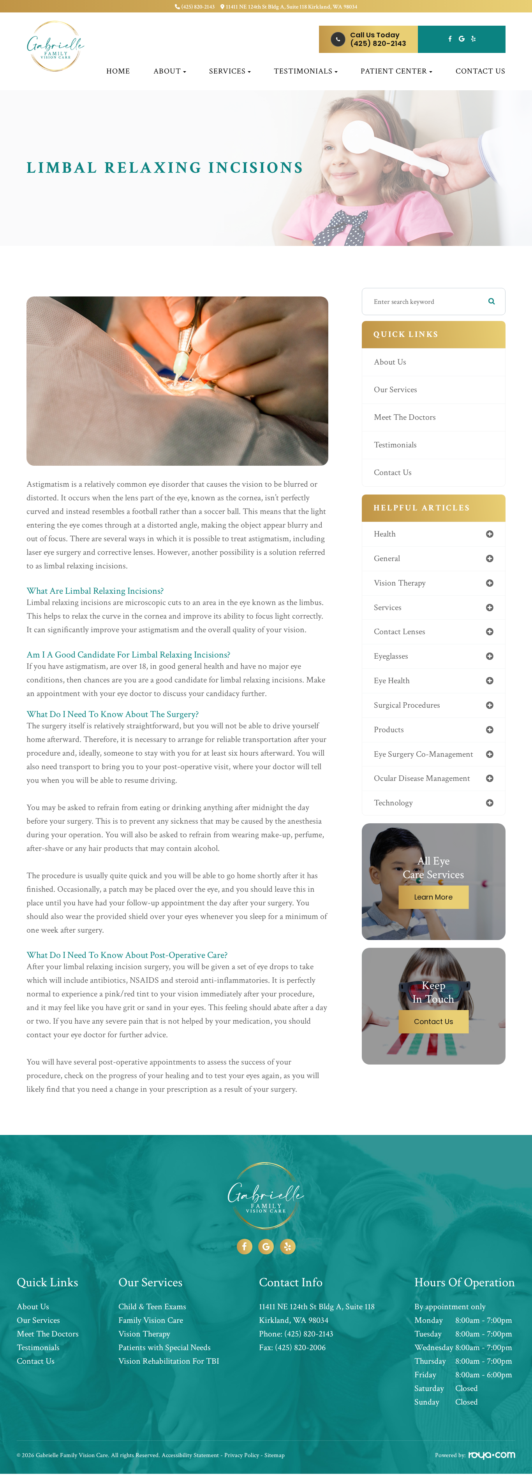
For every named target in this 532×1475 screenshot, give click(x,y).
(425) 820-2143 (198, 7)
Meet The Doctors (405, 417)
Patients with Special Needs (164, 1347)
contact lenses (399, 631)
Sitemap (274, 1455)
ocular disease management (422, 778)
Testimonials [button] (303, 71)
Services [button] (227, 71)
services (388, 607)
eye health (392, 680)
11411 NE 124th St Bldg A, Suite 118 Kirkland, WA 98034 (291, 7)
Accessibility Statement (190, 1455)
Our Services (395, 389)
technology (393, 803)
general (387, 558)
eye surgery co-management (423, 754)
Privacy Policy (241, 1455)
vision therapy (400, 583)
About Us (390, 362)
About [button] (167, 71)
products (389, 729)
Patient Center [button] (394, 71)
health (385, 534)
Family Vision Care (150, 1320)
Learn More (433, 897)
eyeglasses (391, 656)
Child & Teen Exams (152, 1306)
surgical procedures (407, 705)
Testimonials (395, 445)
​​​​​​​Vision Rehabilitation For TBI (168, 1361)
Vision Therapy (144, 1334)
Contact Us (481, 71)
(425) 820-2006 (300, 1347)
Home (118, 71)
